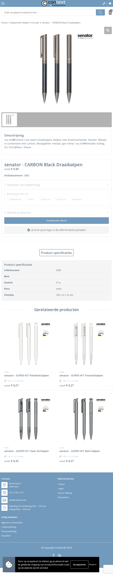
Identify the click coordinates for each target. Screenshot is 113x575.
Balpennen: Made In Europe (24, 22)
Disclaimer (6, 535)
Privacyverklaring (8, 531)
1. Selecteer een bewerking (22, 185)
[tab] (56, 252)
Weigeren (92, 564)
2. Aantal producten (17, 212)
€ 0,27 (11, 385)
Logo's (61, 488)
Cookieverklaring (8, 527)
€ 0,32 (11, 461)
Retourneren (63, 497)
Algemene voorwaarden (12, 522)
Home (4, 22)
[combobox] (48, 12)
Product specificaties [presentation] (56, 253)
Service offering (65, 493)
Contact (61, 484)
